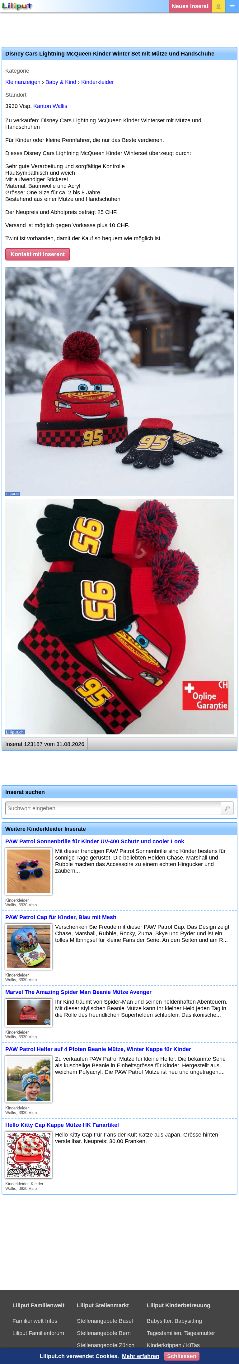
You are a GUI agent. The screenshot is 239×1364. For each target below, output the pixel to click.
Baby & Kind (60, 82)
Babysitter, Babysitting (174, 1321)
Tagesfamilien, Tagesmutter (181, 1333)
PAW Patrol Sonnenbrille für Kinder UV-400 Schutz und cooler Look (94, 841)
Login (218, 6)
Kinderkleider (97, 82)
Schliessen (181, 1356)
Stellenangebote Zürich (105, 1345)
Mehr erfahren (140, 1356)
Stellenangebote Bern (104, 1333)
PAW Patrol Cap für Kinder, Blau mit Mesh (60, 917)
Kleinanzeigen (22, 82)
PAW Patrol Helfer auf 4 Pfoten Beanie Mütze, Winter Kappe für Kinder (98, 1049)
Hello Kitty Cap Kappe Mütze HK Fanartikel (62, 1125)
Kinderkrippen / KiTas (173, 1345)
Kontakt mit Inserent (38, 254)
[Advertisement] (119, 30)
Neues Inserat (190, 6)
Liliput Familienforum (38, 1333)
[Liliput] (17, 6)
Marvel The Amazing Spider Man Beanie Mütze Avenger (78, 992)
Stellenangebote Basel (105, 1321)
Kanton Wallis (50, 106)
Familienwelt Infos (34, 1321)
